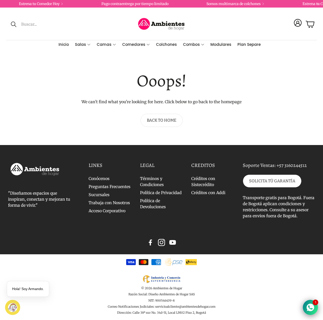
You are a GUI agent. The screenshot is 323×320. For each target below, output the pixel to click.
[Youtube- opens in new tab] (172, 242)
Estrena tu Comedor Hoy (39, 4)
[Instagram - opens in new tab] (161, 242)
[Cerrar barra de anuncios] (318, 4)
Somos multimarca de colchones (233, 4)
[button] (44, 24)
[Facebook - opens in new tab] (150, 242)
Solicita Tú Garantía (272, 181)
